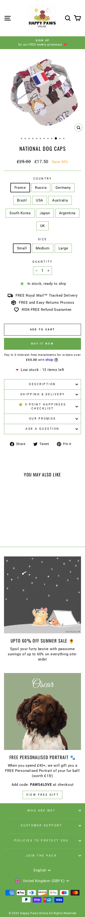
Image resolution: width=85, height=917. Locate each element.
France (20, 187)
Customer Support (41, 825)
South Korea (20, 213)
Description (42, 384)
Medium (42, 248)
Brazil (22, 200)
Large (63, 248)
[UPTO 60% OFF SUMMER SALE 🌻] (42, 594)
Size (42, 239)
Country (42, 178)
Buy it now (42, 343)
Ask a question (42, 428)
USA (39, 200)
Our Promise (42, 418)
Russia (41, 187)
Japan (45, 213)
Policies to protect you (41, 840)
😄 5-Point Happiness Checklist (42, 406)
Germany (63, 187)
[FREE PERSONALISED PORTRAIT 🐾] (42, 711)
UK (42, 226)
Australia (60, 200)
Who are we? (41, 810)
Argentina (67, 213)
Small (22, 248)
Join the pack (41, 855)
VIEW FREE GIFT (42, 794)
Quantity (42, 261)
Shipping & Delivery (42, 394)
